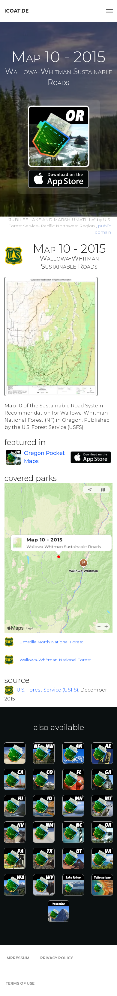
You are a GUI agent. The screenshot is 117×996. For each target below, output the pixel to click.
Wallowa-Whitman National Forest (55, 660)
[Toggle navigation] (109, 11)
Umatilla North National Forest (51, 642)
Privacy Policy (56, 958)
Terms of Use (19, 983)
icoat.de (16, 11)
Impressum (17, 958)
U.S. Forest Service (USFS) (47, 690)
